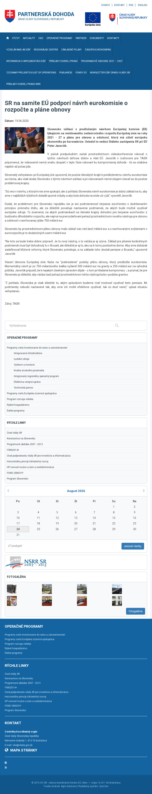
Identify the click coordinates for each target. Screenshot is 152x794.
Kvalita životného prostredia (29, 370)
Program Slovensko (17, 478)
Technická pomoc (23, 387)
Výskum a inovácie (24, 364)
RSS (131, 5)
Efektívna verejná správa (27, 382)
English (142, 5)
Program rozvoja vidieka (20, 399)
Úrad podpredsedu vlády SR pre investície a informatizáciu (39, 455)
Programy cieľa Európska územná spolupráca (32, 393)
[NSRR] (26, 561)
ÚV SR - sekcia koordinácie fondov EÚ (60, 782)
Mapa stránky (23, 750)
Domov (105, 5)
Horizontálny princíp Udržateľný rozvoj (27, 461)
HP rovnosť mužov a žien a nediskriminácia (30, 467)
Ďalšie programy (16, 410)
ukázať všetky (133, 546)
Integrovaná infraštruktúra (28, 353)
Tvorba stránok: (52, 786)
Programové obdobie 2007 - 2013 (25, 444)
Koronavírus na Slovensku (21, 438)
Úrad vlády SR (14, 432)
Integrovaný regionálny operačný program (36, 376)
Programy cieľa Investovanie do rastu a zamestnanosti (37, 347)
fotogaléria (135, 611)
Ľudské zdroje (21, 359)
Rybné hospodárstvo (18, 405)
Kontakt (119, 5)
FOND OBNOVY (15, 473)
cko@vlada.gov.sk (22, 745)
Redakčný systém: (89, 786)
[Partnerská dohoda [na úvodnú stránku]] (39, 16)
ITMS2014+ (13, 450)
